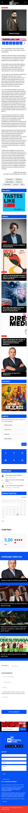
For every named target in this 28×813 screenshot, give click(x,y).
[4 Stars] (21, 540)
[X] (7, 43)
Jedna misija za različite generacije (11, 374)
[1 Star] (15, 540)
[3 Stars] (19, 540)
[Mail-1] (22, 460)
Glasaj (24, 444)
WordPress (5, 665)
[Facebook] (3, 43)
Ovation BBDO (7, 184)
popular (15, 184)
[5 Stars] (15, 542)
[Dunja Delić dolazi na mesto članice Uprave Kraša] (14, 596)
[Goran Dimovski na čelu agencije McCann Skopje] (14, 231)
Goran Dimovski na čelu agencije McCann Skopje (14, 246)
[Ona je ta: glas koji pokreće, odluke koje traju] (14, 647)
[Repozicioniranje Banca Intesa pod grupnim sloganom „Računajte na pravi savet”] (14, 622)
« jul (2, 521)
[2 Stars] (17, 540)
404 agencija (9, 179)
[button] (15, 425)
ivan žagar (18, 179)
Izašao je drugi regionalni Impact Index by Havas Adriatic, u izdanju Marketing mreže (14, 277)
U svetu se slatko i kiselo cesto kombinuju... (14, 485)
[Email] (13, 43)
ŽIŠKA (22, 184)
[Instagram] (14, 460)
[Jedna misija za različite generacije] (14, 359)
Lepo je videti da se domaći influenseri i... (14, 475)
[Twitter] (14, 453)
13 (13, 509)
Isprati (4, 241)
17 (3, 512)
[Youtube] (5, 460)
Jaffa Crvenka (9, 182)
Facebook (15, 666)
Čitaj (7, 7)
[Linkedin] (20, 43)
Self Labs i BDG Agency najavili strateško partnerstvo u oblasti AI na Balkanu (13, 309)
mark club (19, 182)
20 (13, 512)
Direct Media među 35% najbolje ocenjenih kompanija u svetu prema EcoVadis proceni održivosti (14, 342)
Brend (4, 369)
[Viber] (17, 43)
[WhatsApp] (10, 43)
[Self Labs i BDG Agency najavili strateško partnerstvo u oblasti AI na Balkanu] (14, 293)
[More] (24, 43)
